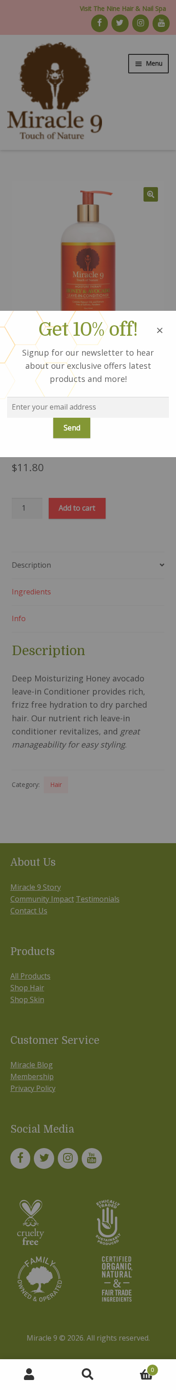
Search (88, 1374)
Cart (135, 1367)
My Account (29, 1374)
